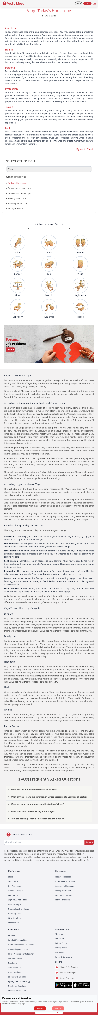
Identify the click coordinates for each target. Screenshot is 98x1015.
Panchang (12, 963)
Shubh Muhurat (15, 958)
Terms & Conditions (63, 957)
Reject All (58, 1008)
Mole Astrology (14, 918)
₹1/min (10, 349)
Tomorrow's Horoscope (19, 188)
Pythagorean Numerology (19, 981)
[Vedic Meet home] (13, 3)
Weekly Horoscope (17, 198)
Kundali (11, 935)
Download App (14, 904)
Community (13, 895)
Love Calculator (14, 972)
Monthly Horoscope (17, 203)
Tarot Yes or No (14, 967)
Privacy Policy (60, 947)
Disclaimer (59, 952)
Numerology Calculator (18, 949)
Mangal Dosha (14, 922)
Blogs (10, 877)
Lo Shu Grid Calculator (17, 977)
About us (59, 934)
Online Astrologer (15, 890)
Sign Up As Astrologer (17, 900)
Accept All (40, 1008)
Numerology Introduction (19, 909)
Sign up (89, 842)
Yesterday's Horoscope (19, 193)
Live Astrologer (14, 886)
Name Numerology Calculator (21, 944)
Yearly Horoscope (16, 208)
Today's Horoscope (17, 183)
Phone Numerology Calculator (21, 954)
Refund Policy (61, 943)
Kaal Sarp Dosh (14, 913)
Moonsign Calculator (17, 990)
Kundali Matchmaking (17, 940)
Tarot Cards (13, 881)
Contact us (59, 938)
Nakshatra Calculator (17, 986)
